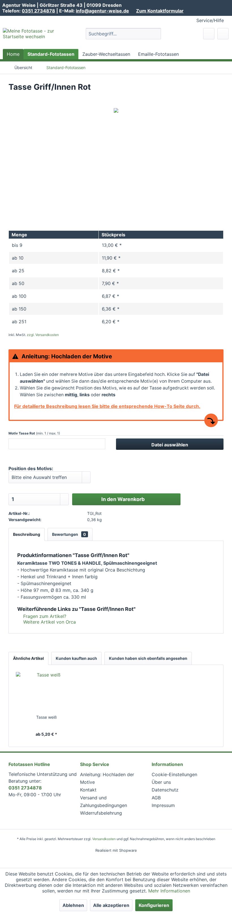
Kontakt (88, 790)
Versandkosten (104, 839)
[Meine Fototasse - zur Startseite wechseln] (35, 37)
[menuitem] (123, 33)
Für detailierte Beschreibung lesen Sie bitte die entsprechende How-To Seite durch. (107, 406)
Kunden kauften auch (76, 658)
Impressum (163, 805)
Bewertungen (69, 534)
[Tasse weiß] (46, 692)
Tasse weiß (46, 717)
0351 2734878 (38, 11)
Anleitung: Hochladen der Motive (107, 778)
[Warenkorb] (223, 33)
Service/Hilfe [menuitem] (210, 20)
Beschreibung (26, 534)
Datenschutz (165, 790)
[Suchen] (156, 33)
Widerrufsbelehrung (101, 813)
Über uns (161, 782)
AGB (156, 797)
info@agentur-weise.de (102, 11)
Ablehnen (73, 905)
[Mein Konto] (208, 33)
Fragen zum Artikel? (44, 616)
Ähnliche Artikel (28, 658)
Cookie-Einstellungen (174, 774)
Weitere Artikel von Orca (49, 622)
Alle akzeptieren (111, 905)
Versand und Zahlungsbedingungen (103, 801)
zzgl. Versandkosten (43, 335)
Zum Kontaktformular (160, 11)
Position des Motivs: (30, 468)
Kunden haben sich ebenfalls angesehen (148, 658)
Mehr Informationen (169, 891)
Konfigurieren (154, 905)
